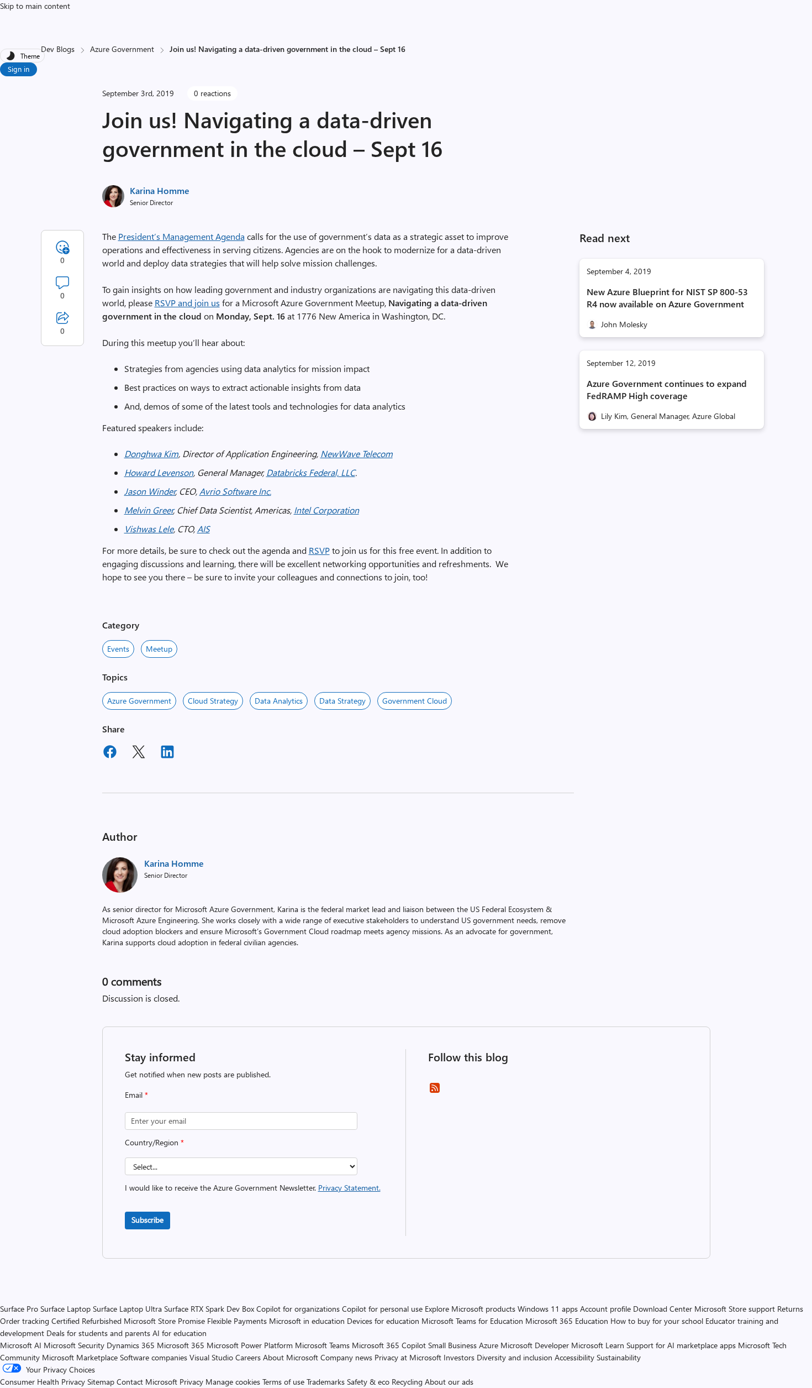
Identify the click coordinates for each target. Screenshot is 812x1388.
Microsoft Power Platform (250, 1345)
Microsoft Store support (734, 1308)
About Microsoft (290, 1357)
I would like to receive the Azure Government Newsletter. (253, 1187)
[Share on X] (138, 753)
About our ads (449, 1381)
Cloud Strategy (213, 700)
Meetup (159, 648)
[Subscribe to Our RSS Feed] (434, 1091)
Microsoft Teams (322, 1345)
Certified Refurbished (86, 1321)
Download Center (662, 1308)
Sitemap (100, 1381)
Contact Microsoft (147, 1381)
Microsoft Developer (534, 1345)
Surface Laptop (65, 1308)
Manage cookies (232, 1381)
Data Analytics (279, 700)
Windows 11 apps (548, 1308)
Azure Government (122, 49)
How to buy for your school (656, 1321)
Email (136, 1095)
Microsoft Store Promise (164, 1321)
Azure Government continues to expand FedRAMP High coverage (667, 389)
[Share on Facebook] (110, 753)
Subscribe (147, 1219)
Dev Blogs (58, 49)
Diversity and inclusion (514, 1357)
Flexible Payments (237, 1321)
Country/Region (154, 1142)
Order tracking (24, 1321)
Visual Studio (211, 1357)
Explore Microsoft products (470, 1308)
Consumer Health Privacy (42, 1381)
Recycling (407, 1381)
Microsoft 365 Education (566, 1321)
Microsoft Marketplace (80, 1357)
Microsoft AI (20, 1345)
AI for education (179, 1333)
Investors (459, 1357)
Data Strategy (342, 700)
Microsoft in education (307, 1321)
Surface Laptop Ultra (127, 1308)
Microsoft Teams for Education (472, 1321)
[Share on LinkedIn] (167, 753)
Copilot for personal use (382, 1308)
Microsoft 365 (180, 1345)
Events (118, 648)
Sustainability (619, 1357)
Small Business (452, 1345)
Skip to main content (35, 6)
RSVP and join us (187, 302)
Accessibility (574, 1357)
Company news (346, 1357)
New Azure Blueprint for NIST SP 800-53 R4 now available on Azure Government (667, 298)
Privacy (192, 1381)
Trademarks (326, 1381)
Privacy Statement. (349, 1187)
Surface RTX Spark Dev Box (209, 1308)
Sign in (18, 69)
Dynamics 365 (131, 1345)
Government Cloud (414, 700)
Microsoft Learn (597, 1345)
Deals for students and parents (98, 1333)
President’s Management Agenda (181, 236)
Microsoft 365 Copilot (389, 1345)
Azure (488, 1345)
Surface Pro (19, 1308)
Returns (790, 1308)
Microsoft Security (74, 1345)
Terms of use (283, 1381)
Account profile (605, 1308)
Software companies (153, 1357)
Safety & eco (368, 1381)
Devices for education (383, 1321)
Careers (248, 1357)
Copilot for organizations (298, 1308)
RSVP (319, 550)
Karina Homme (159, 190)
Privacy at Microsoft (408, 1357)
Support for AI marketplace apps (681, 1345)
